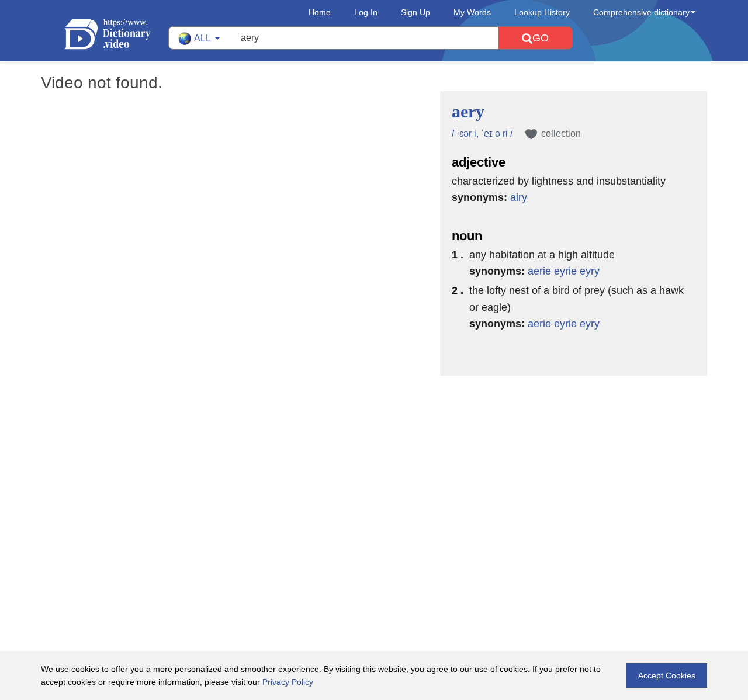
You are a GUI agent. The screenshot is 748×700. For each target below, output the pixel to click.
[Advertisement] (374, 451)
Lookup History (542, 12)
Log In (366, 12)
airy (518, 197)
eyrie (565, 271)
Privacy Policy (287, 682)
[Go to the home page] (116, 34)
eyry (590, 271)
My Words (472, 12)
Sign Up (415, 12)
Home (320, 12)
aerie (539, 271)
